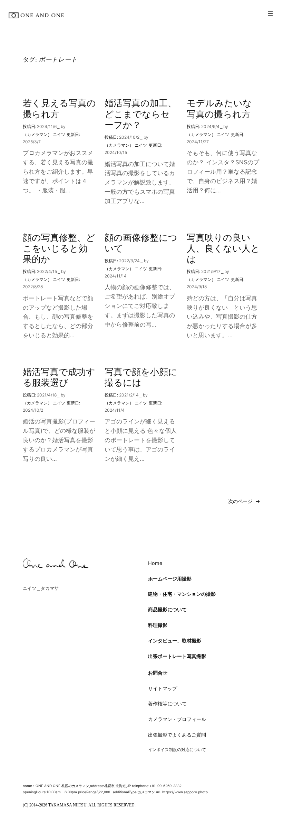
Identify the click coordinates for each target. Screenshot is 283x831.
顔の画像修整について (141, 243)
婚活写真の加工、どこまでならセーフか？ (141, 114)
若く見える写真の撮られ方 (59, 108)
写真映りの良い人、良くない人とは (223, 248)
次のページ (244, 501)
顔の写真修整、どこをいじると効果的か (59, 248)
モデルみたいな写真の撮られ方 (219, 108)
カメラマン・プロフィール (177, 719)
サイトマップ (162, 688)
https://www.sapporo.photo (185, 792)
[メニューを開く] (270, 13)
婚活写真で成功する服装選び (59, 377)
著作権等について (167, 703)
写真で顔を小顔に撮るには (141, 377)
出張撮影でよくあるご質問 (177, 735)
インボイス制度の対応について (177, 749)
